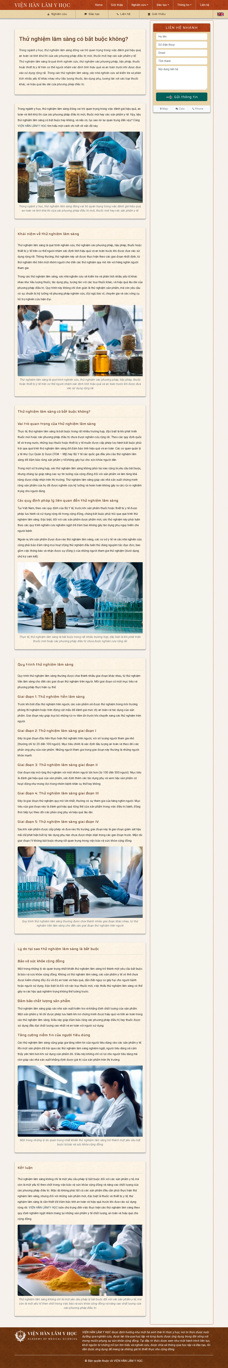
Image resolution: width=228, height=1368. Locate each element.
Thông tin (183, 5)
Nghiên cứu (138, 5)
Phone (199, 108)
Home (99, 5)
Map (165, 108)
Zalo (181, 108)
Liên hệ (204, 5)
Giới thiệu (117, 5)
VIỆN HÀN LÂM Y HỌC (43, 5)
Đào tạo (162, 5)
